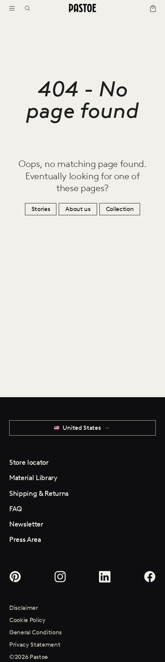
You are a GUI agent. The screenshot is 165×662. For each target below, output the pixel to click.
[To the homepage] (82, 8)
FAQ (15, 509)
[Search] (30, 8)
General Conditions (35, 632)
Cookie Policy (27, 620)
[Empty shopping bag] (149, 8)
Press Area (25, 539)
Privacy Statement (35, 644)
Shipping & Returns (39, 493)
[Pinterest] (16, 577)
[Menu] (11, 8)
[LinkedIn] (105, 577)
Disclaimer (23, 607)
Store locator (29, 462)
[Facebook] (148, 577)
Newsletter (26, 524)
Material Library (33, 478)
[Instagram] (60, 577)
